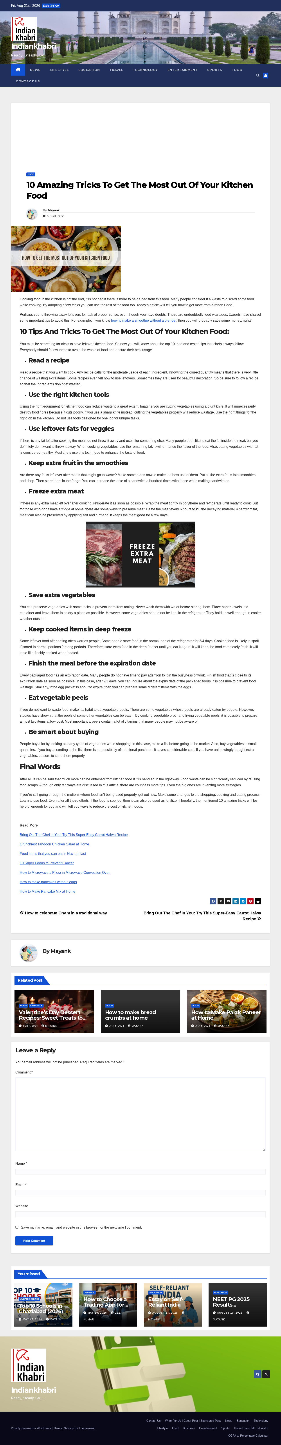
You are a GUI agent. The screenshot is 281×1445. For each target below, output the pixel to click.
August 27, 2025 (165, 1312)
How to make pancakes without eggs (48, 882)
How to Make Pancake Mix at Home (47, 891)
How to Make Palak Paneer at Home (226, 1015)
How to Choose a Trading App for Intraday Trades (105, 1304)
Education (89, 70)
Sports (214, 70)
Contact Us (28, 81)
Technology (145, 70)
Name (21, 1163)
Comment (24, 1072)
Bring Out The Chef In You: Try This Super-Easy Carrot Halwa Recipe (74, 835)
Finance (89, 1292)
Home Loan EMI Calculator (251, 1428)
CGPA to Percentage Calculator (248, 1435)
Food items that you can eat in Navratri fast (53, 854)
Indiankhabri (33, 46)
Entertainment (183, 70)
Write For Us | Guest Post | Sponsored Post (193, 1420)
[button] (257, 75)
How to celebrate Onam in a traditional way (65, 913)
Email (21, 1185)
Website (21, 1206)
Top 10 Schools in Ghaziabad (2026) (41, 1308)
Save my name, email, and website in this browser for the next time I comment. (81, 1227)
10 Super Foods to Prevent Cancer (47, 863)
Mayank (54, 210)
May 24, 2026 (33, 1319)
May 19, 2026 (98, 1312)
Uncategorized (29, 1299)
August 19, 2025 (230, 1312)
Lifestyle (59, 70)
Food (237, 70)
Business (189, 1428)
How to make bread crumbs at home (130, 1015)
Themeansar (86, 1428)
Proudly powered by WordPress (31, 1428)
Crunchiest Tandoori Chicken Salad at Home (54, 844)
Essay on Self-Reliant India (165, 1302)
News (35, 70)
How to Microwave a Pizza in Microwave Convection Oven (65, 872)
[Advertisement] (140, 133)
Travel (116, 70)
